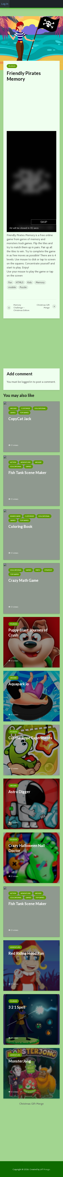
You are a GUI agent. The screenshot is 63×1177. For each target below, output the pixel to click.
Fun (10, 282)
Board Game (15, 516)
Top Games (24, 413)
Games (12, 413)
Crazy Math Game (23, 580)
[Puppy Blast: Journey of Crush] (31, 642)
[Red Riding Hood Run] (31, 965)
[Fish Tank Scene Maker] (31, 480)
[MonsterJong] (31, 1073)
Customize (25, 408)
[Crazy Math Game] (31, 588)
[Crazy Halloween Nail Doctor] (31, 857)
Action (13, 462)
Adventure (26, 462)
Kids (29, 282)
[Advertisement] (32, 105)
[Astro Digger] (31, 803)
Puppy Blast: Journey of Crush (28, 632)
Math (38, 570)
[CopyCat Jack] (31, 426)
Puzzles (12, 66)
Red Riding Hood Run (26, 953)
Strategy (48, 570)
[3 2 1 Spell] (31, 1019)
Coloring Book (20, 526)
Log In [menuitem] (4, 3)
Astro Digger (19, 791)
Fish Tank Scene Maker (27, 472)
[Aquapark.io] (31, 695)
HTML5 (19, 282)
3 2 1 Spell (16, 1007)
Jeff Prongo (45, 1169)
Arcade (13, 408)
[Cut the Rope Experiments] (31, 749)
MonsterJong (19, 1061)
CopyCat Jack (19, 418)
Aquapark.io (18, 684)
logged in (27, 381)
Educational (40, 408)
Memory (40, 282)
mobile (12, 287)
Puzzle (23, 287)
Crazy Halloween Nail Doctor (26, 848)
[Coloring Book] (31, 534)
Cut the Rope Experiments (30, 737)
